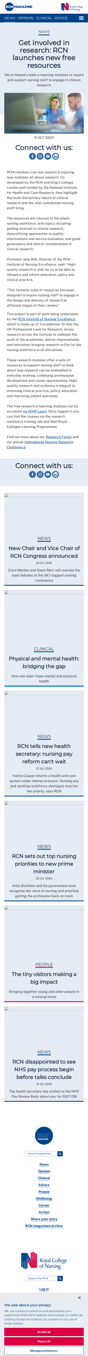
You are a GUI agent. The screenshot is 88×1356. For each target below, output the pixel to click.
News (9, 18)
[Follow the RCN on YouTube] (48, 159)
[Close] (79, 1297)
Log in (44, 1289)
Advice (61, 18)
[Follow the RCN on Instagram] (40, 159)
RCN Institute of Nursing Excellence (46, 319)
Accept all (44, 1332)
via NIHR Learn (35, 411)
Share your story (44, 1219)
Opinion (26, 18)
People (44, 1192)
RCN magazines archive (44, 1226)
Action (44, 1212)
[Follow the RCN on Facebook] (33, 159)
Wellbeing (44, 1199)
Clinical (44, 18)
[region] (44, 1324)
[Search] (60, 1153)
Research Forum (59, 437)
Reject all (44, 1341)
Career (44, 1205)
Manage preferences (43, 1350)
